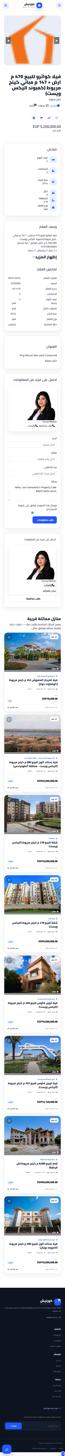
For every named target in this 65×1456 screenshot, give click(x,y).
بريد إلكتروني (50, 467)
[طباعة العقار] (34, 118)
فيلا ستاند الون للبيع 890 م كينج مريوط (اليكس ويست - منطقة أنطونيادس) (33, 764)
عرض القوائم (49, 590)
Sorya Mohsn (49, 421)
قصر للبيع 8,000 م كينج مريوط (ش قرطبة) (37, 1165)
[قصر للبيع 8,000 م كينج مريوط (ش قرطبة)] (32, 1135)
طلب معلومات (45, 520)
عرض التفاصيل (14, 707)
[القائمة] (59, 5)
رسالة (54, 481)
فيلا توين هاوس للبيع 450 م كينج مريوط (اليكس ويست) (33, 1004)
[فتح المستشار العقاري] (6, 1449)
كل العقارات (57, 1335)
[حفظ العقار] (56, 118)
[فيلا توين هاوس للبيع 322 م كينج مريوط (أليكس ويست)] (32, 1055)
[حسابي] (6, 5)
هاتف (54, 452)
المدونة (58, 1365)
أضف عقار (57, 1391)
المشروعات (57, 1340)
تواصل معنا (57, 1371)
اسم (54, 438)
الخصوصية (53, 1448)
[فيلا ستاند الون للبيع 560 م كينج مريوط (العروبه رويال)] (32, 1215)
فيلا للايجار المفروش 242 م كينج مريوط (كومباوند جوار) (33, 682)
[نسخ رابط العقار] (49, 118)
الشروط (61, 1448)
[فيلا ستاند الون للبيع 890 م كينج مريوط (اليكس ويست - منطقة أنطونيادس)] (32, 734)
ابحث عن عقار (56, 1396)
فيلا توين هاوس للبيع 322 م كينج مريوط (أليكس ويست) (33, 1085)
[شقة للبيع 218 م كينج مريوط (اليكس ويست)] (32, 814)
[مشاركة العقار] (41, 118)
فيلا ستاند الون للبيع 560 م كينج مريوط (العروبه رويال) (33, 1245)
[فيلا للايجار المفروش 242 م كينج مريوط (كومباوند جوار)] (32, 652)
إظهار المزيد (46, 257)
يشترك (14, 1426)
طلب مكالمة (45, 425)
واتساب (31, 425)
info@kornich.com (52, 1317)
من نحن (58, 1360)
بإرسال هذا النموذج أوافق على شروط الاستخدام (37, 507)
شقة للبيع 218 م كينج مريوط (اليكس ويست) (35, 844)
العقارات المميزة (55, 1346)
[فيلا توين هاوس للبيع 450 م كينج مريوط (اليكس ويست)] (32, 975)
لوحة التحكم (57, 1385)
